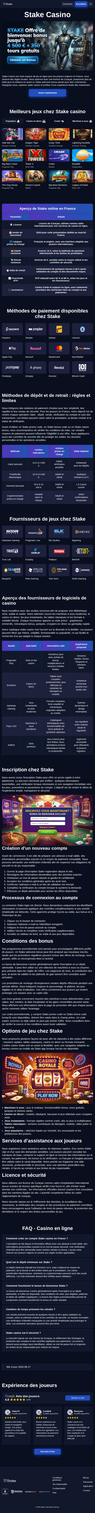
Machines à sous (80, 121)
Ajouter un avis (77, 1398)
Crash (57, 121)
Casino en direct (34, 121)
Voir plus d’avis (47, 1452)
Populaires (11, 121)
